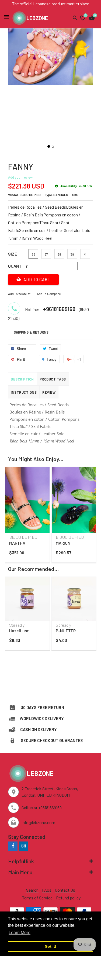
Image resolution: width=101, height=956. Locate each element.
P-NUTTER (66, 630)
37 (46, 254)
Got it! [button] (50, 946)
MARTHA (17, 542)
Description (22, 379)
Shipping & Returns (31, 332)
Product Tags (53, 379)
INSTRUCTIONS (24, 392)
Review (48, 392)
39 (72, 254)
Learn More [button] (19, 932)
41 (85, 254)
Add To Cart (36, 279)
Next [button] (87, 507)
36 (33, 254)
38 (59, 254)
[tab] (50, 332)
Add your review (20, 177)
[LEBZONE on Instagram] (23, 845)
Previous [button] (13, 507)
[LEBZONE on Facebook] (13, 845)
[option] (27, 516)
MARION (63, 542)
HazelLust (19, 630)
